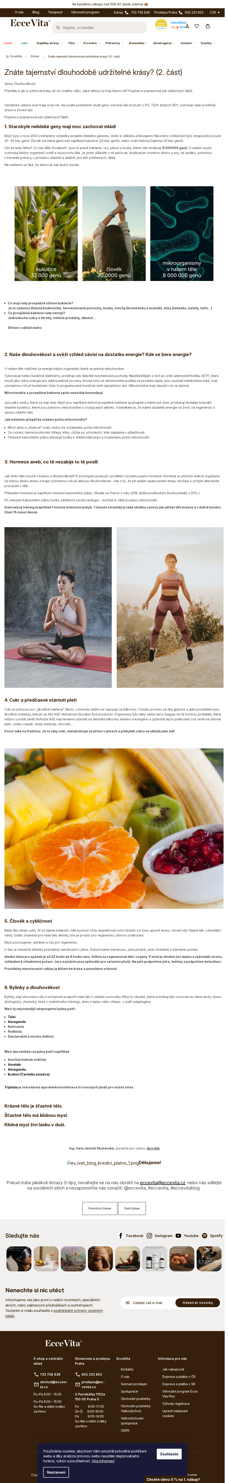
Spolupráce (129, 1391)
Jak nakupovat (173, 1369)
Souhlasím (169, 1454)
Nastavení (56, 1472)
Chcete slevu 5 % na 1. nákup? (173, 1479)
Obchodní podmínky (136, 1399)
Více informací (103, 1461)
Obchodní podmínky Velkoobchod (136, 1408)
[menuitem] (6, 11)
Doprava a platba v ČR (178, 1377)
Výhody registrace (176, 1403)
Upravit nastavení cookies (175, 1413)
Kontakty (127, 1369)
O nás (125, 1377)
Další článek (132, 1208)
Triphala (11, 1087)
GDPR (125, 1430)
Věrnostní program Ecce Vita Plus (180, 1393)
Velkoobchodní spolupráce (132, 1420)
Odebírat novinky (198, 1303)
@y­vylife (153, 1148)
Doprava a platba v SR (178, 1384)
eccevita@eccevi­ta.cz (162, 1182)
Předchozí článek (99, 1208)
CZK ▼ (215, 12)
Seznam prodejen (134, 1384)
